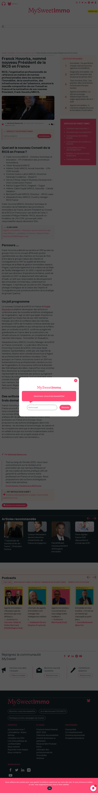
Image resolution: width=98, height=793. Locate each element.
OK (50, 788)
